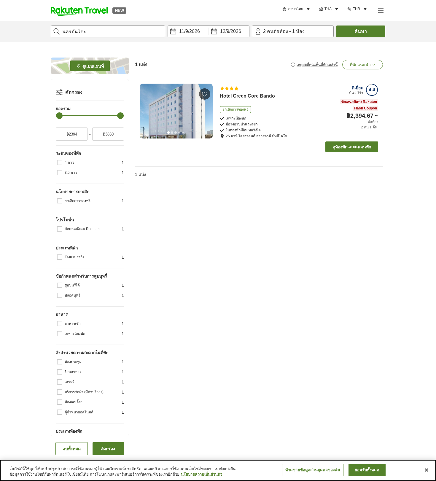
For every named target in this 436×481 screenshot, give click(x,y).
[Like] (204, 94)
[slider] (59, 115)
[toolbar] (208, 31)
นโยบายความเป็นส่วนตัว (201, 474)
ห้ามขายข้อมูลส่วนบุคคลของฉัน (312, 470)
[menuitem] (297, 9)
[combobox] (108, 31)
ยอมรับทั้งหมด (367, 470)
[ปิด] (426, 470)
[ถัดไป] (206, 111)
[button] (79, 10)
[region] (218, 470)
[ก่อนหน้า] (146, 111)
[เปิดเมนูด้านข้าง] (380, 10)
